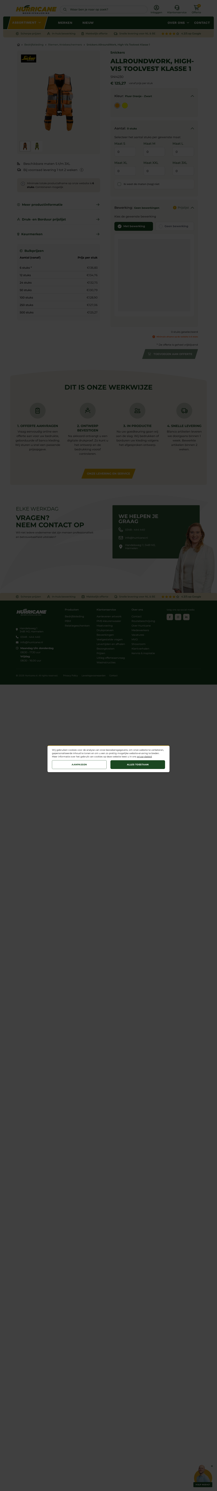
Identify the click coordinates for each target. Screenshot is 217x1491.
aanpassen (79, 764)
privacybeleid (144, 756)
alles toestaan (138, 764)
